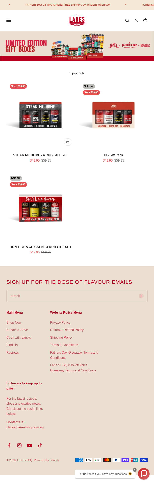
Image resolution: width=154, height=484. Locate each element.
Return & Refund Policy (67, 330)
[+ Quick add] (67, 142)
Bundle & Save (17, 330)
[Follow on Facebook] (9, 445)
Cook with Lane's (18, 337)
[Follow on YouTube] (29, 445)
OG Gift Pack (113, 155)
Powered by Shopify (46, 460)
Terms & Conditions (64, 345)
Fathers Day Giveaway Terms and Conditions (74, 355)
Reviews (12, 352)
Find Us (12, 345)
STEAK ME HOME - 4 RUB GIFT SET (40, 155)
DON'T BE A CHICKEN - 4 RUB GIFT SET (40, 247)
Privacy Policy (60, 322)
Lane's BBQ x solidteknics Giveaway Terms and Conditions (73, 367)
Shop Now (13, 322)
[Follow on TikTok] (40, 445)
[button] (144, 474)
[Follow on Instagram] (19, 445)
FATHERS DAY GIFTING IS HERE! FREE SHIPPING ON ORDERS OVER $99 (63, 4)
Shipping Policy (61, 337)
